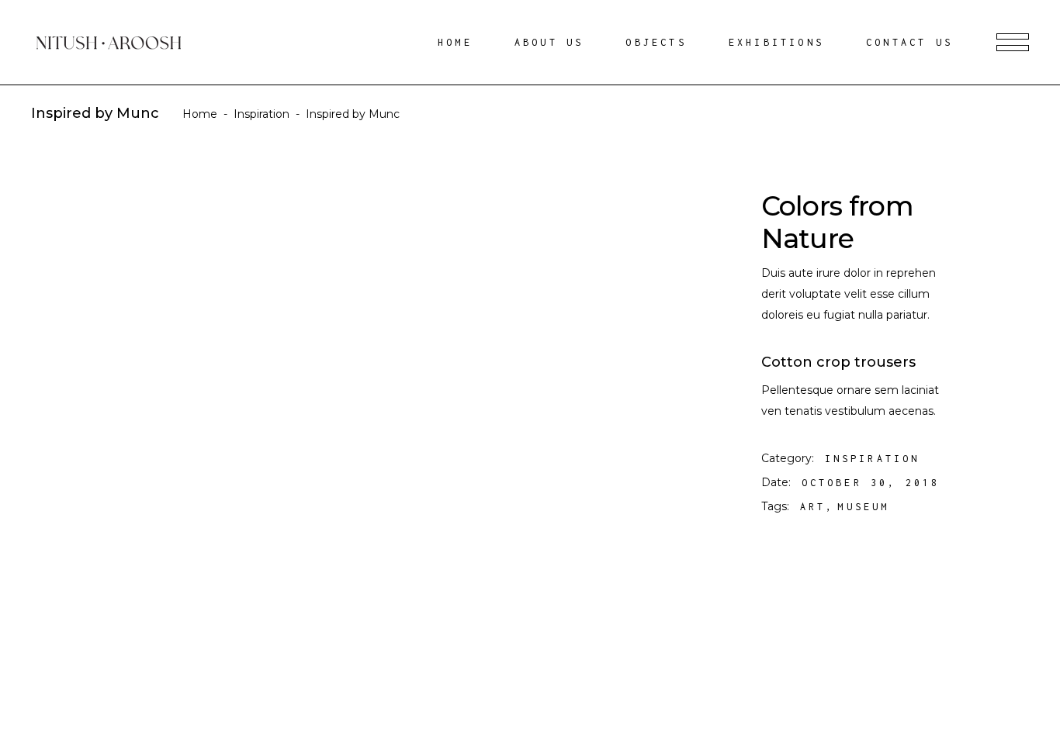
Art (813, 507)
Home (199, 114)
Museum (863, 507)
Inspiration (261, 114)
